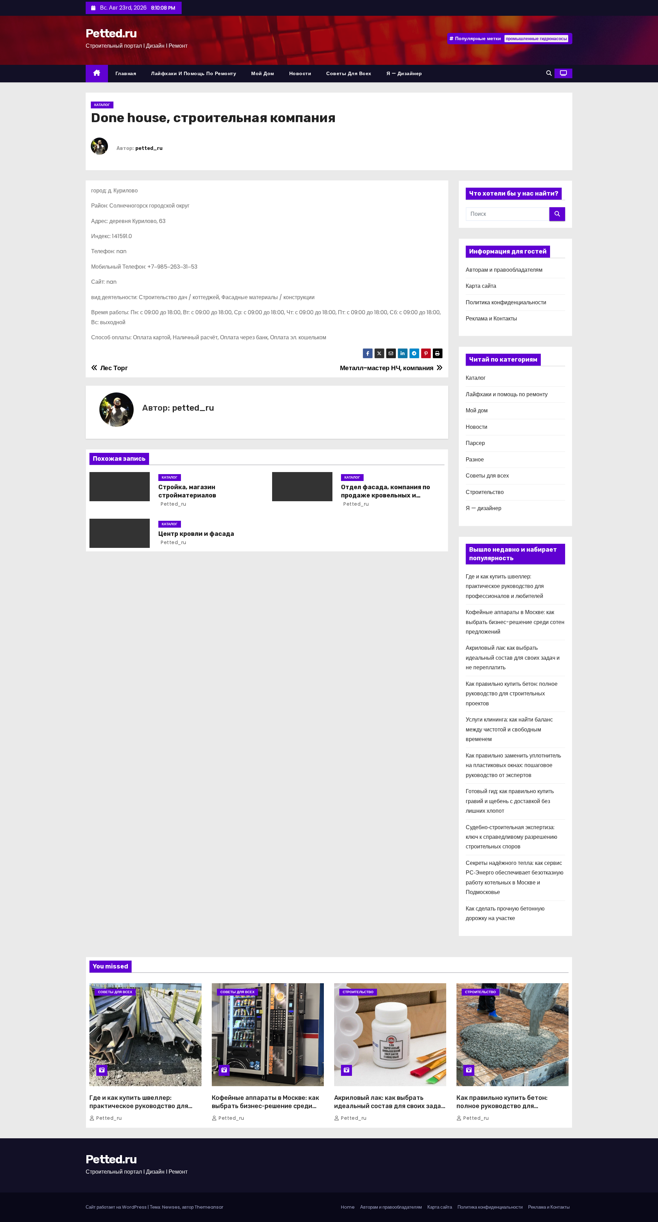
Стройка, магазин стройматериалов (187, 491)
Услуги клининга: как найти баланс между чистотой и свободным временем (509, 729)
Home (348, 1207)
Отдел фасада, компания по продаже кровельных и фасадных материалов (385, 495)
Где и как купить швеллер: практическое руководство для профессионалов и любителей (505, 586)
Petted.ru (111, 33)
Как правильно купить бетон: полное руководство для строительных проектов (512, 693)
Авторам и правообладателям (504, 270)
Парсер (475, 443)
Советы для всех (348, 73)
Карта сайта (481, 286)
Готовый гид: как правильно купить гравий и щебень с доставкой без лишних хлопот (510, 801)
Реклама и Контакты (491, 318)
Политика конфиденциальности (506, 302)
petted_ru (148, 148)
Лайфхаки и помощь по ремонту (193, 73)
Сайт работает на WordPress (117, 1207)
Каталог (102, 104)
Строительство (485, 492)
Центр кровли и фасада (196, 534)
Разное (475, 459)
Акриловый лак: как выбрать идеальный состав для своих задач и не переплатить (513, 657)
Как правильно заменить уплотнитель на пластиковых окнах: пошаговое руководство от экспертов (513, 765)
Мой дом (262, 73)
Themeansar (209, 1207)
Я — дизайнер (404, 73)
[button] (549, 73)
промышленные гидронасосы (536, 39)
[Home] (97, 73)
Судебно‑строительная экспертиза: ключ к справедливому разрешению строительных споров (511, 837)
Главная (125, 73)
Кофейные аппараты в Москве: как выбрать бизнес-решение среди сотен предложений (515, 622)
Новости (300, 73)
